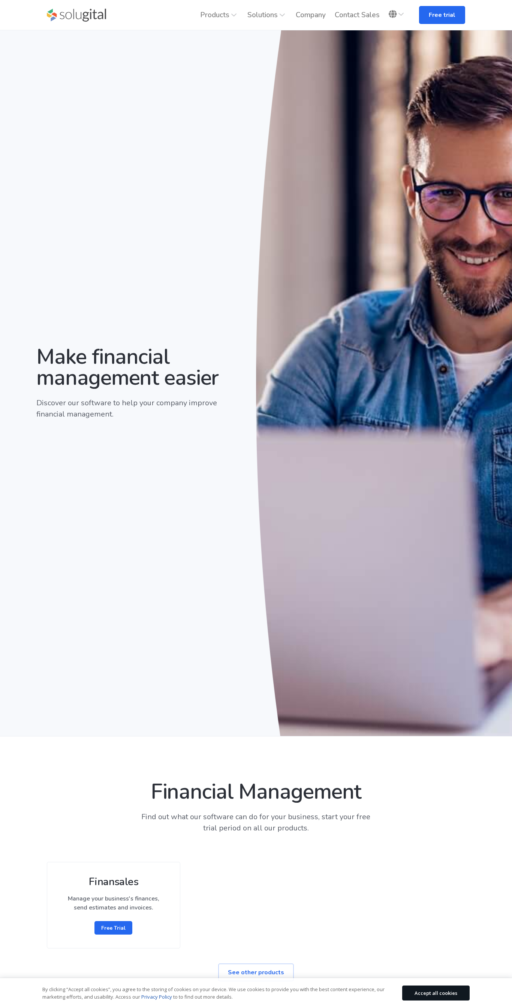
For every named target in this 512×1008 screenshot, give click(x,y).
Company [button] (311, 15)
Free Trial (113, 928)
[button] (397, 14)
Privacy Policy (156, 996)
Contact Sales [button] (357, 15)
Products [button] (214, 15)
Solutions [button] (262, 15)
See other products (256, 972)
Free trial (442, 15)
